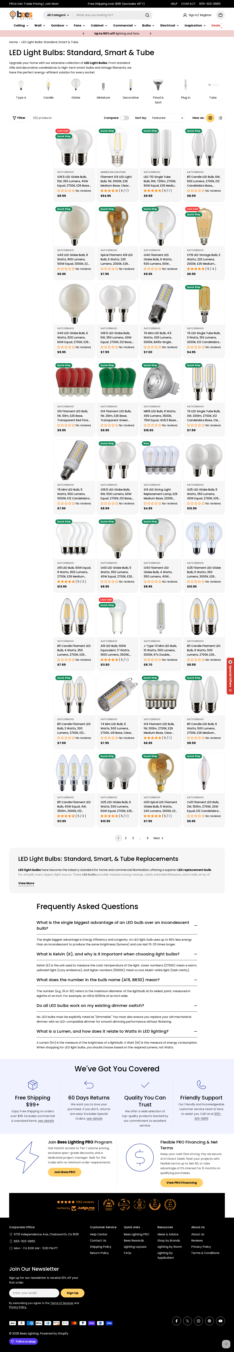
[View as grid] (210, 118)
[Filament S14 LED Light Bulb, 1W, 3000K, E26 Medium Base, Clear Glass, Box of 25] (117, 147)
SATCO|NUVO (65, 172)
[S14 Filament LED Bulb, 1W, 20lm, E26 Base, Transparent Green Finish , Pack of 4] (117, 382)
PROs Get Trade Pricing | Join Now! (34, 4)
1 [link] (118, 838)
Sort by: (141, 118)
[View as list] (220, 118)
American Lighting (113, 172)
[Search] (147, 15)
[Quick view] (89, 135)
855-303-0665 (209, 4)
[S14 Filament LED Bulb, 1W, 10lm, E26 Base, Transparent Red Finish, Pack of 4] (74, 382)
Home (13, 42)
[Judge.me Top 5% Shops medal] (155, 1205)
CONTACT (188, 4)
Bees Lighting (29, 1333)
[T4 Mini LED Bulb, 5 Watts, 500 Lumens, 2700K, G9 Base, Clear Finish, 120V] (117, 694)
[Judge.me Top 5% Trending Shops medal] (170, 1205)
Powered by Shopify (54, 1333)
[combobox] (97, 15)
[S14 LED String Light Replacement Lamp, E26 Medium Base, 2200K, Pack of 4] (161, 460)
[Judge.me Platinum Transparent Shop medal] (124, 1205)
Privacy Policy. (18, 1307)
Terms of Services (61, 1303)
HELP (174, 4)
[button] (83, 33)
